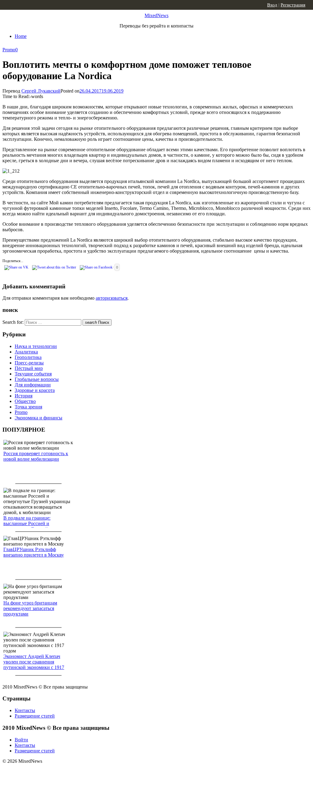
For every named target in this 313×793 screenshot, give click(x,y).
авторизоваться (111, 298)
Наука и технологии (36, 346)
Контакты (25, 710)
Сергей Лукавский (41, 90)
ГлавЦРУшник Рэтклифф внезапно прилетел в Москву (33, 552)
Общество (25, 401)
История (23, 395)
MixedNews (156, 15)
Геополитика (28, 357)
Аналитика (26, 351)
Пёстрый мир (29, 368)
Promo (8, 49)
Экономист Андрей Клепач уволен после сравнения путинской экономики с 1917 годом (33, 664)
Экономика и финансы (38, 417)
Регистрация (293, 4)
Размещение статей (35, 715)
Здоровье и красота (35, 390)
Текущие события (33, 373)
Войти (21, 739)
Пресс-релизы (29, 362)
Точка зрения (28, 406)
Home (21, 36)
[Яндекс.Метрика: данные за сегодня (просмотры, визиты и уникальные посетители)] (50, 772)
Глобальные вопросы (37, 379)
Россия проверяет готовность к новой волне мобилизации (35, 456)
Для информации (33, 384)
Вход (272, 4)
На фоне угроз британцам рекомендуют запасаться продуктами (30, 608)
